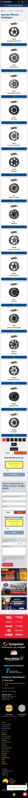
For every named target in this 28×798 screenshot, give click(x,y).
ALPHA (14, 65)
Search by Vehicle (6, 724)
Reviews (4, 764)
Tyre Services (5, 750)
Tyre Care (4, 730)
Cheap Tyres (5, 775)
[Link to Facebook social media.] (14, 794)
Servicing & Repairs (7, 748)
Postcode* (5, 506)
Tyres (3, 722)
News (3, 762)
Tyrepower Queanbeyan (15, 5)
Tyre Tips (4, 732)
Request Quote (7, 564)
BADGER (14, 247)
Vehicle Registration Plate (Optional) (8, 540)
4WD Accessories (6, 742)
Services (4, 740)
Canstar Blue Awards (7, 771)
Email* (4, 501)
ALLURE (14, 39)
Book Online (6, 758)
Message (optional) (7, 546)
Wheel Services (6, 751)
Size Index (4, 769)
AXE (14, 195)
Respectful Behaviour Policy (7, 790)
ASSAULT (14, 143)
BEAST (14, 299)
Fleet (3, 760)
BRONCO (14, 403)
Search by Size (6, 726)
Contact (4, 756)
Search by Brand (6, 728)
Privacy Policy (9, 559)
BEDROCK (14, 351)
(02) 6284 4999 (10, 688)
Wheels (4, 734)
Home (4, 11)
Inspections (4, 746)
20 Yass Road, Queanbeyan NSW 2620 (15, 684)
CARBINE (14, 430)
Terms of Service (20, 559)
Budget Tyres (5, 773)
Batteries (4, 744)
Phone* (10, 496)
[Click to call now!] (18, 2)
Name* (4, 491)
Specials (4, 754)
